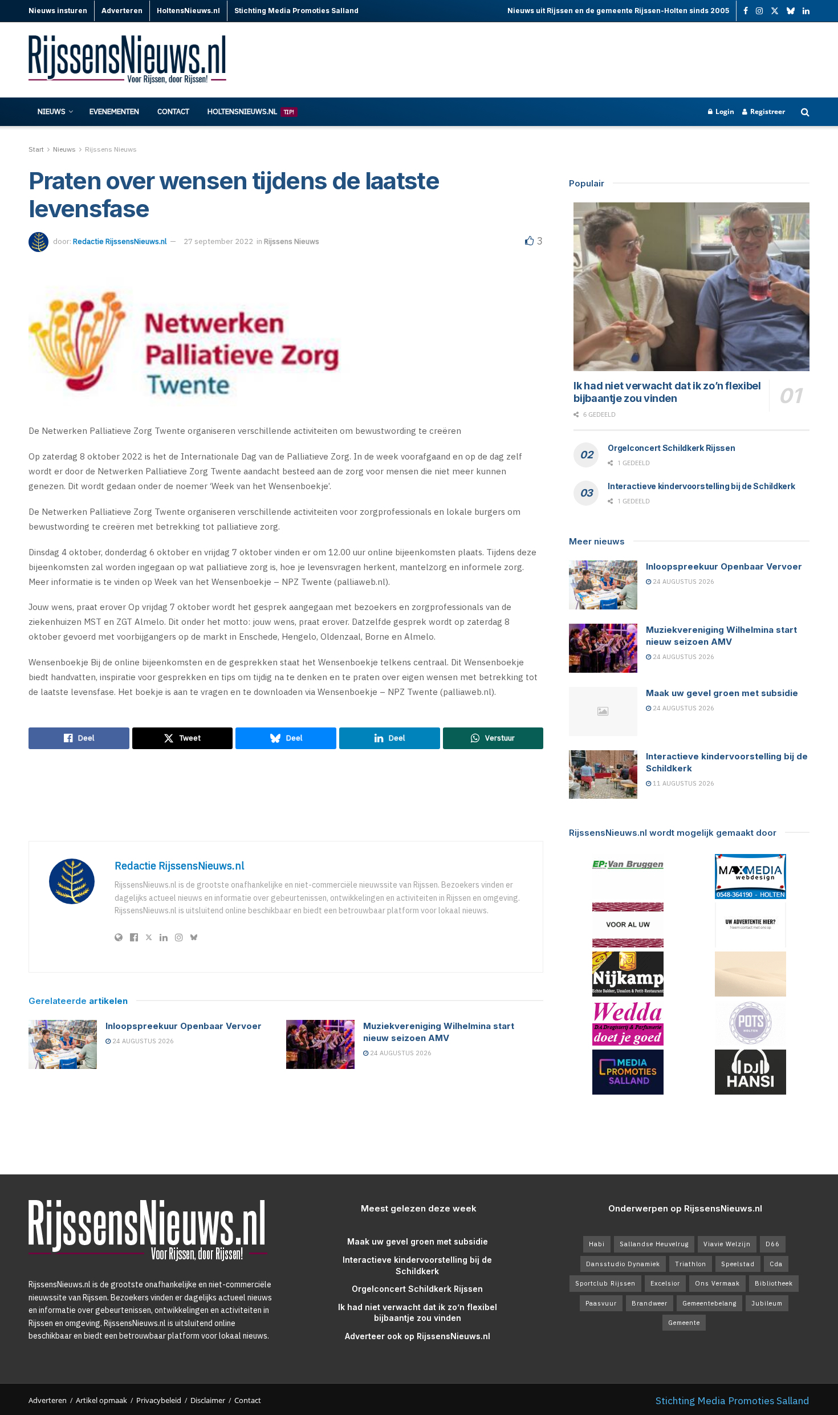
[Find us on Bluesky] (791, 11)
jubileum (767, 1303)
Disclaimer (207, 1400)
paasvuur (601, 1303)
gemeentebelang (709, 1303)
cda (776, 1264)
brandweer (650, 1303)
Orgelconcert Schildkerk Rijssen (671, 448)
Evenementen (114, 111)
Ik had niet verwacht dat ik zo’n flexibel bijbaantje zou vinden (666, 392)
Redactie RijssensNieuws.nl (119, 241)
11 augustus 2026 (682, 783)
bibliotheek (774, 1283)
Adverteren (48, 1400)
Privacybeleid (158, 1400)
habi (597, 1244)
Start (36, 149)
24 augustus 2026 (142, 1041)
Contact (173, 111)
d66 (773, 1244)
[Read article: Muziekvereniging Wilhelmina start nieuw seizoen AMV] (320, 1044)
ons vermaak (717, 1283)
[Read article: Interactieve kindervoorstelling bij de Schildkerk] (603, 774)
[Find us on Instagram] (759, 11)
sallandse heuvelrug (654, 1244)
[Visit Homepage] (128, 60)
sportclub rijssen (605, 1283)
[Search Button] (805, 111)
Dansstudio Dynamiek (623, 1264)
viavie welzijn (727, 1244)
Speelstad (738, 1264)
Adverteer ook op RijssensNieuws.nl (417, 1336)
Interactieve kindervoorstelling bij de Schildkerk (701, 486)
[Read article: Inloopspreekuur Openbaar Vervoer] (63, 1044)
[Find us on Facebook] (745, 11)
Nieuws (52, 111)
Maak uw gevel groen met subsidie (722, 693)
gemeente (684, 1323)
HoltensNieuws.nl (251, 111)
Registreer (766, 111)
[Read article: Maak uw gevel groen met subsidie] (603, 711)
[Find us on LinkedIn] (806, 11)
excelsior (665, 1283)
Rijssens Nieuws (111, 149)
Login (724, 111)
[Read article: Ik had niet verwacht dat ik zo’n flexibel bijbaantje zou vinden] (691, 286)
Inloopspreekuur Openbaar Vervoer (183, 1025)
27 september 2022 (218, 241)
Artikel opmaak (101, 1400)
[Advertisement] (601, 60)
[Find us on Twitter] (775, 11)
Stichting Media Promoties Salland (732, 1400)
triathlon (690, 1264)
